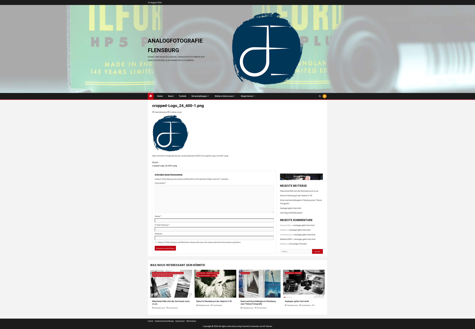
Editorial (179, 273)
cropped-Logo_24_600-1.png (164, 164)
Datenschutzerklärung (164, 321)
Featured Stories (159, 276)
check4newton (160, 112)
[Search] (319, 96)
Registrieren (247, 96)
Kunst (170, 96)
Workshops (191, 321)
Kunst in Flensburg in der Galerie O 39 (296, 195)
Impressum (180, 321)
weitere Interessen (224, 96)
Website (158, 233)
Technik (182, 96)
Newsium (255, 326)
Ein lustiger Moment (298, 243)
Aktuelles (157, 273)
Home (160, 96)
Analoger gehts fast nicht (290, 208)
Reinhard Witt (286, 239)
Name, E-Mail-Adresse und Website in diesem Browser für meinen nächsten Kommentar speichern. (199, 242)
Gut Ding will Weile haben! (291, 212)
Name (158, 216)
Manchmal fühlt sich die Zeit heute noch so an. (299, 191)
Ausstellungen (168, 273)
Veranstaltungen (199, 96)
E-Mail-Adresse (162, 225)
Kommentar (160, 183)
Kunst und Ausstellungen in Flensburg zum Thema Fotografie (258, 302)
